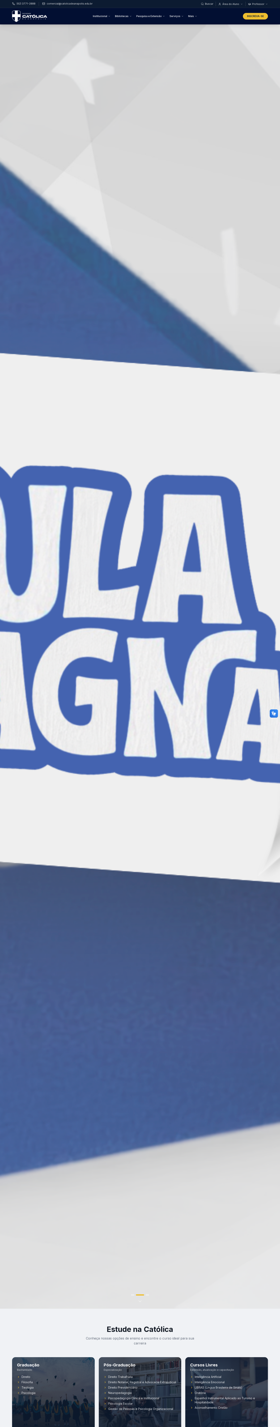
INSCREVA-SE (255, 16)
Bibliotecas (122, 16)
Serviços (175, 16)
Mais (191, 16)
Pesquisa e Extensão (149, 16)
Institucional (100, 16)
